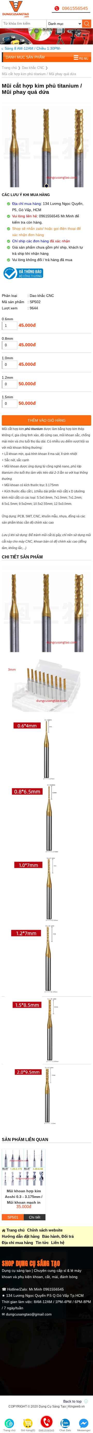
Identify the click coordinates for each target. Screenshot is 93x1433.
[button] (46, 186)
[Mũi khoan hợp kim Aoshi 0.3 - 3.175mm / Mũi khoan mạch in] (23, 1167)
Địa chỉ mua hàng (17, 1242)
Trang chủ (15, 1230)
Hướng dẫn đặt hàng (21, 1236)
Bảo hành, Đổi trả (58, 1236)
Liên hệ (57, 1242)
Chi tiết (34, 1217)
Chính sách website (45, 1230)
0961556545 (75, 8)
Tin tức (42, 1242)
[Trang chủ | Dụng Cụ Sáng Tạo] (17, 9)
